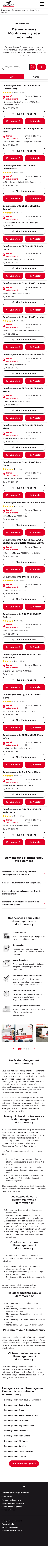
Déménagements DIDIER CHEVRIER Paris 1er (22, 616)
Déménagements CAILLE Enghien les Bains (23, 130)
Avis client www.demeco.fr (12, 1530)
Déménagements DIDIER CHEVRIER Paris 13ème (22, 811)
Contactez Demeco (9, 1510)
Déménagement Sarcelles (15, 1446)
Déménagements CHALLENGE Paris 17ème (22, 464)
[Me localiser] (41, 67)
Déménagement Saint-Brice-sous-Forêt (21, 1415)
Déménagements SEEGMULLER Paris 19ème (23, 248)
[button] (24, 873)
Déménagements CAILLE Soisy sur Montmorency (21, 87)
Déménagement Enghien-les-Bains (19, 1425)
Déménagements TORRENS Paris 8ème (24, 502)
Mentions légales (8, 1524)
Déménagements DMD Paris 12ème (22, 772)
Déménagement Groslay (14, 1410)
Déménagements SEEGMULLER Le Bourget (21, 207)
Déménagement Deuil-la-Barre (17, 1405)
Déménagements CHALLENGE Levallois (24, 317)
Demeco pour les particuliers (15, 1492)
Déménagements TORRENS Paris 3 (21, 577)
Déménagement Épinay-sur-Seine (18, 1451)
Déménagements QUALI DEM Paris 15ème (22, 696)
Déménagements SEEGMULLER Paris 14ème (23, 737)
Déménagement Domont (15, 1456)
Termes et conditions (10, 1527)
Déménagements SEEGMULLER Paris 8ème (23, 427)
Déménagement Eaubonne (16, 1430)
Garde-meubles (7, 1497)
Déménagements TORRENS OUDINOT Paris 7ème (23, 656)
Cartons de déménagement (12, 1506)
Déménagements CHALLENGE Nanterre (24, 283)
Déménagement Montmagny (16, 1420)
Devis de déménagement (11, 1500)
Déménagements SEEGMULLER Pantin (23, 354)
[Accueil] (8, 4)
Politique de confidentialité (12, 1521)
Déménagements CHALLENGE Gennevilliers (19, 167)
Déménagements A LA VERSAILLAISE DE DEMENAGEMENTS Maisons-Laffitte (23, 541)
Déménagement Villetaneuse (16, 1441)
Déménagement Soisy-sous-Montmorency (22, 1400)
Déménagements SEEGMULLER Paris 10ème (23, 390)
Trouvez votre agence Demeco (13, 1503)
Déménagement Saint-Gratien (17, 1436)
